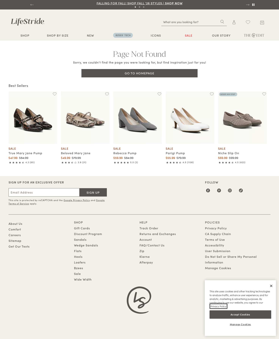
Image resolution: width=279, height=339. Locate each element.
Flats (78, 251)
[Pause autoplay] (253, 4)
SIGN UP (93, 192)
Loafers (80, 262)
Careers (15, 235)
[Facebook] (208, 192)
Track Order (149, 228)
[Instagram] (230, 192)
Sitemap (15, 240)
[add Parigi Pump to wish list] (211, 94)
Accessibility (214, 245)
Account (146, 239)
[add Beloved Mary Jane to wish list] (107, 94)
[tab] (135, 7)
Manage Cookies (218, 268)
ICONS (156, 35)
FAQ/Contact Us (152, 245)
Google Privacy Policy (77, 200)
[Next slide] (247, 5)
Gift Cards (82, 228)
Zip (142, 251)
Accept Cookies (240, 314)
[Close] (271, 286)
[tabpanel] (139, 3)
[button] (31, 35)
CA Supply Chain (218, 234)
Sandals (80, 239)
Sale (77, 273)
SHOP (24, 35)
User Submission (217, 251)
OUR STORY (221, 35)
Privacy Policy (216, 228)
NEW (90, 35)
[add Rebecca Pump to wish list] (159, 94)
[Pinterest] (219, 192)
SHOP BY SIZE (58, 35)
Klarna (145, 256)
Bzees (78, 268)
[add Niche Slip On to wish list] (264, 94)
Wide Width (83, 279)
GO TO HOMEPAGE (139, 73)
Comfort (15, 229)
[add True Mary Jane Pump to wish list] (54, 94)
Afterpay (146, 262)
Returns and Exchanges (158, 234)
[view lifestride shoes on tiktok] (241, 192)
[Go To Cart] (262, 21)
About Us (15, 223)
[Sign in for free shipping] (234, 22)
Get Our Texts (19, 246)
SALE (188, 35)
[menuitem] (25, 36)
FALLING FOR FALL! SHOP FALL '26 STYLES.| (140, 3)
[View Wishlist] (248, 22)
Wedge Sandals (86, 245)
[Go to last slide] (32, 5)
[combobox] (194, 22)
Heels (78, 256)
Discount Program (88, 234)
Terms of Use (215, 239)
